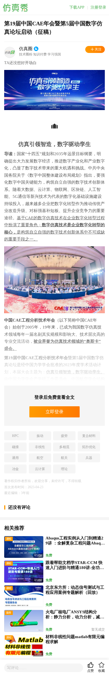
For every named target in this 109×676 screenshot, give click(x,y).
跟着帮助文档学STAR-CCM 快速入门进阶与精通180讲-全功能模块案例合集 (75, 567)
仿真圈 (25, 48)
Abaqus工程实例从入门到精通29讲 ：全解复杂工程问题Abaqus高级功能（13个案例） (75, 543)
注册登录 (98, 7)
